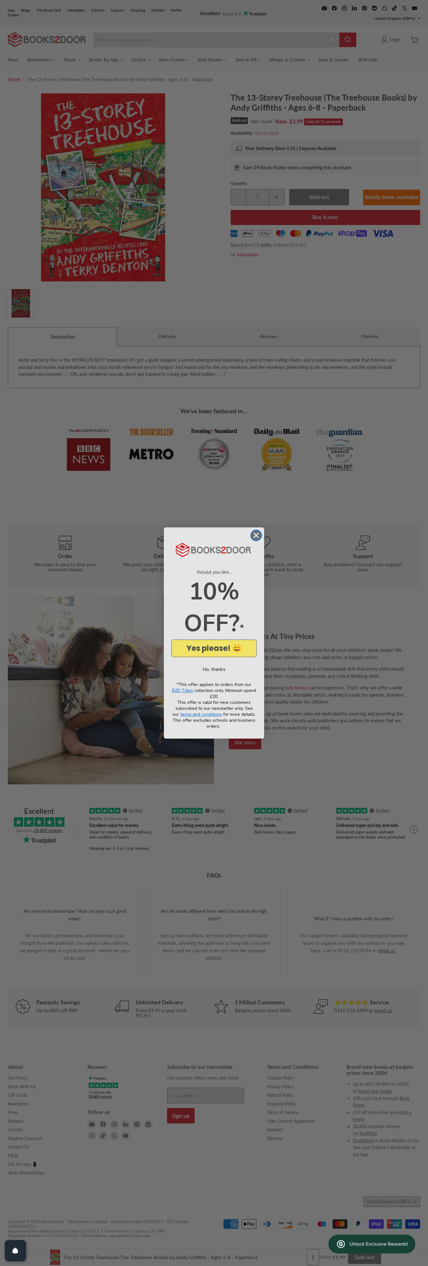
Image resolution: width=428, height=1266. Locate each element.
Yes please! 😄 (214, 648)
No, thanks (214, 669)
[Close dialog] (256, 535)
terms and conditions (201, 714)
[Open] (15, 1250)
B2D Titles (182, 690)
